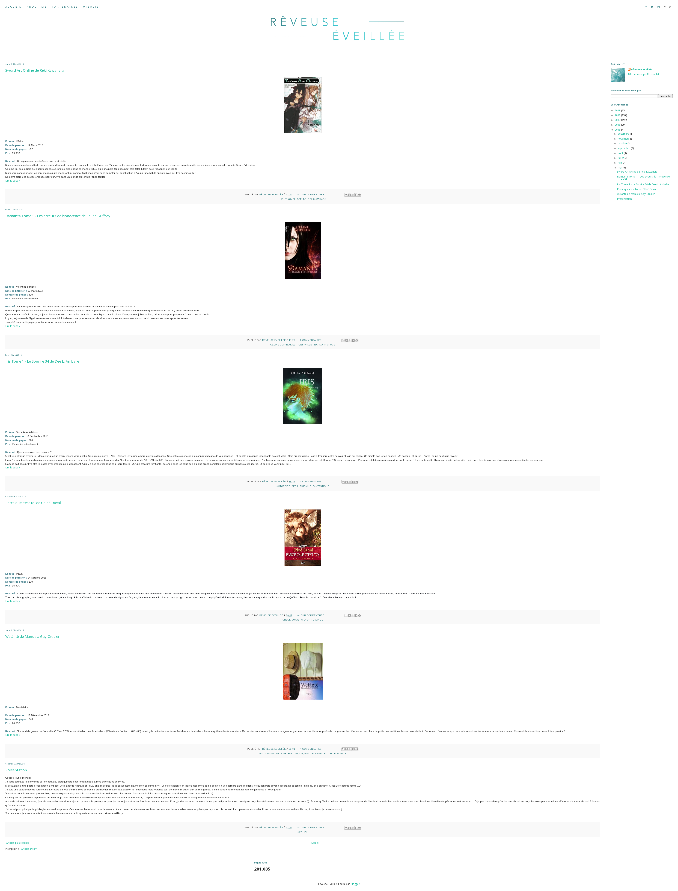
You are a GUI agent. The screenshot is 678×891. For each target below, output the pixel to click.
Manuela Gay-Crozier (318, 753)
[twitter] (653, 6)
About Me (37, 6)
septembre (624, 148)
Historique (295, 753)
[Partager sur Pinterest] (359, 195)
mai (620, 167)
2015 (618, 129)
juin (620, 162)
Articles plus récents (17, 842)
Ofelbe (301, 199)
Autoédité (283, 486)
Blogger (354, 884)
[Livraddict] (665, 6)
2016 (618, 124)
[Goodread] (670, 6)
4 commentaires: (311, 749)
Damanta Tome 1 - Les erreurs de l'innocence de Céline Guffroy (57, 215)
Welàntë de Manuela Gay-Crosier (32, 636)
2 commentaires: (311, 340)
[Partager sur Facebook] (356, 195)
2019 (618, 110)
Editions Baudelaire (273, 753)
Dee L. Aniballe (301, 486)
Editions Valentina (305, 345)
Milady (305, 620)
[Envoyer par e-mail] (346, 195)
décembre (624, 133)
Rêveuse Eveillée (641, 69)
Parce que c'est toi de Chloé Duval (33, 502)
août (621, 153)
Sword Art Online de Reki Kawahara (34, 70)
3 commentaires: (311, 481)
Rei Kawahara (317, 199)
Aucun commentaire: (311, 194)
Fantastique (327, 345)
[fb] (647, 6)
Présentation (16, 770)
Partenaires (65, 6)
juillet (621, 157)
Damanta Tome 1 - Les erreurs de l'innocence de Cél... (643, 178)
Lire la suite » (12, 180)
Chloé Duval (290, 620)
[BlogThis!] (349, 195)
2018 (618, 115)
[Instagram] (660, 6)
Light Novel (288, 199)
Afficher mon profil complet (643, 74)
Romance (317, 620)
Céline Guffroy (280, 345)
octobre (623, 143)
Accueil (13, 6)
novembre (624, 138)
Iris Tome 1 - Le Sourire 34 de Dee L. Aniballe (42, 361)
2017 (618, 120)
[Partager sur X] (353, 195)
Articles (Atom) (29, 848)
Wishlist (92, 6)
